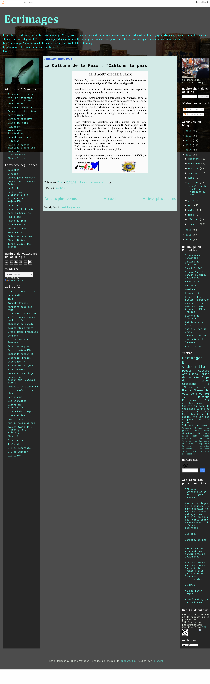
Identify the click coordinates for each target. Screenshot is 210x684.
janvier (194, 224)
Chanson (198, 390)
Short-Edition (17, 158)
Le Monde (13, 188)
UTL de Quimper (18, 452)
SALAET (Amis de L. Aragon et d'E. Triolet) (21, 430)
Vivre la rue (193, 346)
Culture (60, 187)
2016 (189, 140)
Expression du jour (21, 365)
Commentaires (195, 114)
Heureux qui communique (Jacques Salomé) (21, 380)
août (191, 178)
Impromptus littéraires (16, 132)
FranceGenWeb (16, 369)
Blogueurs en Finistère (193, 256)
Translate (17, 280)
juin (191, 200)
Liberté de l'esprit (21, 411)
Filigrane (14, 127)
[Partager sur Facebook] (124, 182)
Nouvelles (188, 414)
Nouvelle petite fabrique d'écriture (21, 146)
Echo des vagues (18, 346)
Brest (206, 431)
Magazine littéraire (21, 209)
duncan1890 (128, 661)
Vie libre (14, 456)
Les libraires (17, 401)
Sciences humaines (20, 236)
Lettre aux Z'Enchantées (16, 406)
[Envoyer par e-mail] (116, 182)
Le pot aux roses (19, 137)
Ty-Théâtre (15, 444)
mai (191, 205)
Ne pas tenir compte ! (193, 592)
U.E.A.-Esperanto (19, 448)
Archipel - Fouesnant (22, 314)
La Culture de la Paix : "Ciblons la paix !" (99, 65)
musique (203, 397)
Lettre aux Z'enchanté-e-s (18, 193)
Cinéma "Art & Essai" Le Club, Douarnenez (195, 275)
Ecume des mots (18, 123)
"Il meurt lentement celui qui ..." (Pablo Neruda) (195, 493)
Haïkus (195, 436)
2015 (189, 145)
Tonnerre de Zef (195, 336)
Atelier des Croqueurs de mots (195, 418)
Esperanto (187, 449)
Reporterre (15, 232)
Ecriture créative (20, 119)
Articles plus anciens (159, 198)
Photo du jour (17, 221)
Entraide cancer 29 (21, 354)
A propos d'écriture (21, 94)
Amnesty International (191, 424)
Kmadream (190, 289)
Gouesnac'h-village (21, 373)
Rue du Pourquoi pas (21, 423)
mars (191, 215)
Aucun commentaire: (92, 182)
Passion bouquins (19, 213)
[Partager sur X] (121, 182)
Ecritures (189, 400)
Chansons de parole (21, 324)
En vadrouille (193, 365)
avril (192, 210)
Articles (192, 109)
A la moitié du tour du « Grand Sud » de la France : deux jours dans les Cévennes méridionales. (195, 570)
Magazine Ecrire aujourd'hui (18, 200)
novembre (194, 163)
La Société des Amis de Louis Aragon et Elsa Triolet (195, 308)
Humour (187, 390)
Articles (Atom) (70, 207)
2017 (189, 136)
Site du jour (16, 440)
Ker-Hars (190, 285)
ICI (204, 627)
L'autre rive (193, 293)
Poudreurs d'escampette (16, 153)
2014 (189, 150)
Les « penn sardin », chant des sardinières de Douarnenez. (197, 552)
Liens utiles (16, 415)
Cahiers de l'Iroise (192, 263)
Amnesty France (18, 303)
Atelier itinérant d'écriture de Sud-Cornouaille (21, 101)
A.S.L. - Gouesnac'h (21, 291)
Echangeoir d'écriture (23, 111)
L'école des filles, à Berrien (197, 298)
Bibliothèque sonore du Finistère (21, 319)
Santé (196, 431)
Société (187, 406)
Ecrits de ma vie (195, 376)
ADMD (11, 299)
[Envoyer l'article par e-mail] (109, 182)
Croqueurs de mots (20, 107)
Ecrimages (31, 20)
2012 (189, 230)
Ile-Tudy (190, 534)
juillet (194, 182)
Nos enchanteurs (18, 419)
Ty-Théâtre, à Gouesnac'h (194, 341)
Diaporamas (203, 444)
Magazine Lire (17, 205)
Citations (189, 384)
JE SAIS (190, 585)
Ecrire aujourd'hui (21, 350)
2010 (189, 240)
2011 (189, 235)
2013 (189, 155)
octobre (194, 168)
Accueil (110, 198)
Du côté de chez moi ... (195, 394)
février (194, 219)
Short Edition (17, 436)
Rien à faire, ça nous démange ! (196, 601)
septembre (195, 173)
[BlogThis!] (119, 182)
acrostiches (188, 454)
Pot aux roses (17, 229)
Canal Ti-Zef (193, 268)
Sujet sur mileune (195, 451)
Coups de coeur (195, 379)
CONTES (205, 425)
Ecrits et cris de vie (195, 410)
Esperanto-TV (16, 362)
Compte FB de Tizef (21, 328)
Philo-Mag (14, 217)
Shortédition (16, 240)
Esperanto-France (19, 358)
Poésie (187, 370)
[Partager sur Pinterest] (127, 182)
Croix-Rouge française (23, 332)
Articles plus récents (60, 198)
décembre (194, 159)
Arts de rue (189, 441)
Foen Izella (193, 281)
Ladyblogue (15, 397)
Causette (13, 170)
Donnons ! (14, 336)
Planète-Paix (16, 225)
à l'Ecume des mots (195, 385)
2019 (189, 131)
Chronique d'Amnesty (21, 178)
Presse (198, 428)
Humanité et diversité (23, 387)
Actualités (190, 374)
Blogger (159, 661)
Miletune (13, 141)
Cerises (13, 174)
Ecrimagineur (16, 115)
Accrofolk (14, 295)
